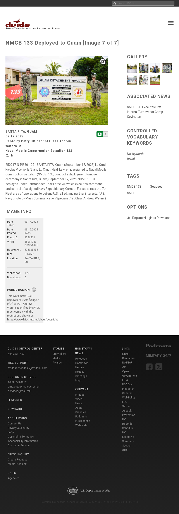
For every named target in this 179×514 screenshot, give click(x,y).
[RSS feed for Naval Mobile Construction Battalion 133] (12, 155)
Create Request (17, 459)
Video (78, 399)
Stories (58, 348)
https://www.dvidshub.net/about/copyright (32, 319)
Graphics (80, 412)
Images (79, 394)
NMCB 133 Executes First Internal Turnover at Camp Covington (145, 111)
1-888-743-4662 (17, 382)
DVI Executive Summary (128, 437)
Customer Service (18, 445)
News (78, 403)
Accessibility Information (23, 441)
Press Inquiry (18, 454)
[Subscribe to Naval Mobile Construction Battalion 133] (99, 134)
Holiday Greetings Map (81, 376)
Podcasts (81, 416)
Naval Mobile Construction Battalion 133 (38, 150)
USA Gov (127, 384)
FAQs (11, 432)
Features (15, 400)
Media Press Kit (17, 464)
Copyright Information (21, 436)
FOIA (125, 380)
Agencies (13, 478)
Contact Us (14, 423)
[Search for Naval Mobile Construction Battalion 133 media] (7, 155)
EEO (124, 401)
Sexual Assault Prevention (128, 411)
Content (81, 389)
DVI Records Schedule (128, 424)
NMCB (131, 193)
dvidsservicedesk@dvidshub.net (27, 368)
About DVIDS (17, 418)
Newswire (15, 409)
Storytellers (59, 353)
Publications (82, 420)
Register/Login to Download (151, 218)
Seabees (156, 186)
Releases (81, 358)
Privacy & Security (18, 427)
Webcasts (81, 425)
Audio (78, 407)
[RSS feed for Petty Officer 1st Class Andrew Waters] (20, 146)
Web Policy (128, 397)
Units (12, 472)
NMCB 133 (134, 186)
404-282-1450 (16, 353)
